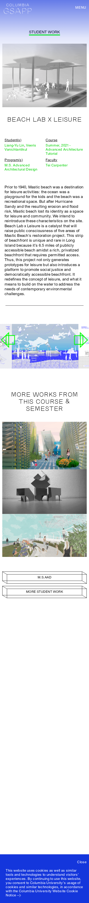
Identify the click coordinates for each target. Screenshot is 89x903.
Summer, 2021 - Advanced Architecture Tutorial (64, 149)
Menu (80, 7)
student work (44, 32)
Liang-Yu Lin (14, 145)
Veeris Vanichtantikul (20, 147)
